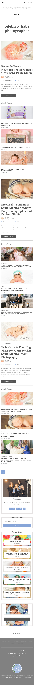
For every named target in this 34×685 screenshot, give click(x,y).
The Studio (24, 642)
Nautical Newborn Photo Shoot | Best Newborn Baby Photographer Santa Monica (17, 593)
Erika (8, 76)
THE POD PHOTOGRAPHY (12, 677)
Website (4, 642)
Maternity (17, 556)
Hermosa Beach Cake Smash (17, 541)
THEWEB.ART (28, 677)
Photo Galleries (13, 642)
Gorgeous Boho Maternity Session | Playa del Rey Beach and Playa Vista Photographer (17, 554)
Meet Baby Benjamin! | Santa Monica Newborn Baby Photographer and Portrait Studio (16, 209)
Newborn (8, 63)
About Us (4, 456)
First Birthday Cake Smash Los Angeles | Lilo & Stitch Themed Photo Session (17, 580)
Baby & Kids (17, 569)
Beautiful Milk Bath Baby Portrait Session (17, 567)
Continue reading (8, 95)
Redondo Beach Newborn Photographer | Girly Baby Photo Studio (17, 70)
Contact (20, 644)
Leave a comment (7, 80)
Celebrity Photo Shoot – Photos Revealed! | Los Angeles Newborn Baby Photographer (16, 460)
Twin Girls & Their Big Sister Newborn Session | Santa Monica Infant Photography (16, 352)
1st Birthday (5, 310)
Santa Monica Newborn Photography (15, 147)
